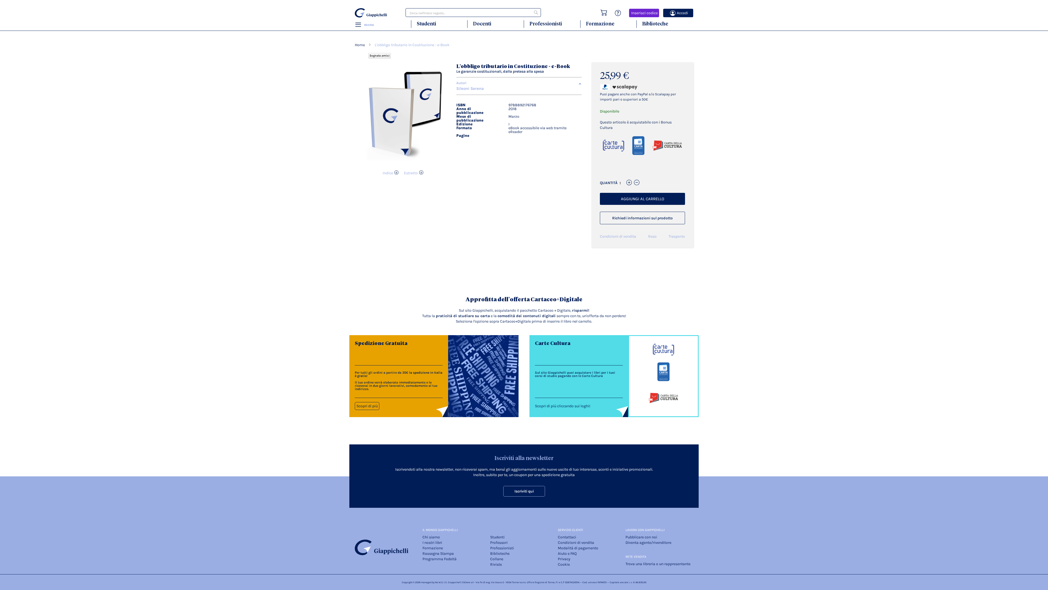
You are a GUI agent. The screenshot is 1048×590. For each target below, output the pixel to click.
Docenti (482, 23)
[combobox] (473, 12)
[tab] (519, 83)
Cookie (564, 564)
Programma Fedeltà (439, 559)
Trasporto (677, 236)
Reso (652, 236)
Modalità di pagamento (578, 548)
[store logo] (372, 12)
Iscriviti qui (524, 491)
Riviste (496, 564)
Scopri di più (367, 406)
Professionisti (545, 23)
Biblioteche (655, 23)
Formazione (600, 23)
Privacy (564, 559)
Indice (388, 173)
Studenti (426, 23)
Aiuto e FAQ (567, 553)
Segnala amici (380, 55)
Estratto (411, 173)
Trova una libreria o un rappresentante (658, 564)
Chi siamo (431, 537)
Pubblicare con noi (641, 537)
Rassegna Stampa (438, 553)
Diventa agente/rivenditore (648, 542)
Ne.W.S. (439, 582)
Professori (499, 542)
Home (360, 45)
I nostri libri (432, 542)
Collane (496, 559)
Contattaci (567, 537)
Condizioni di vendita (618, 236)
